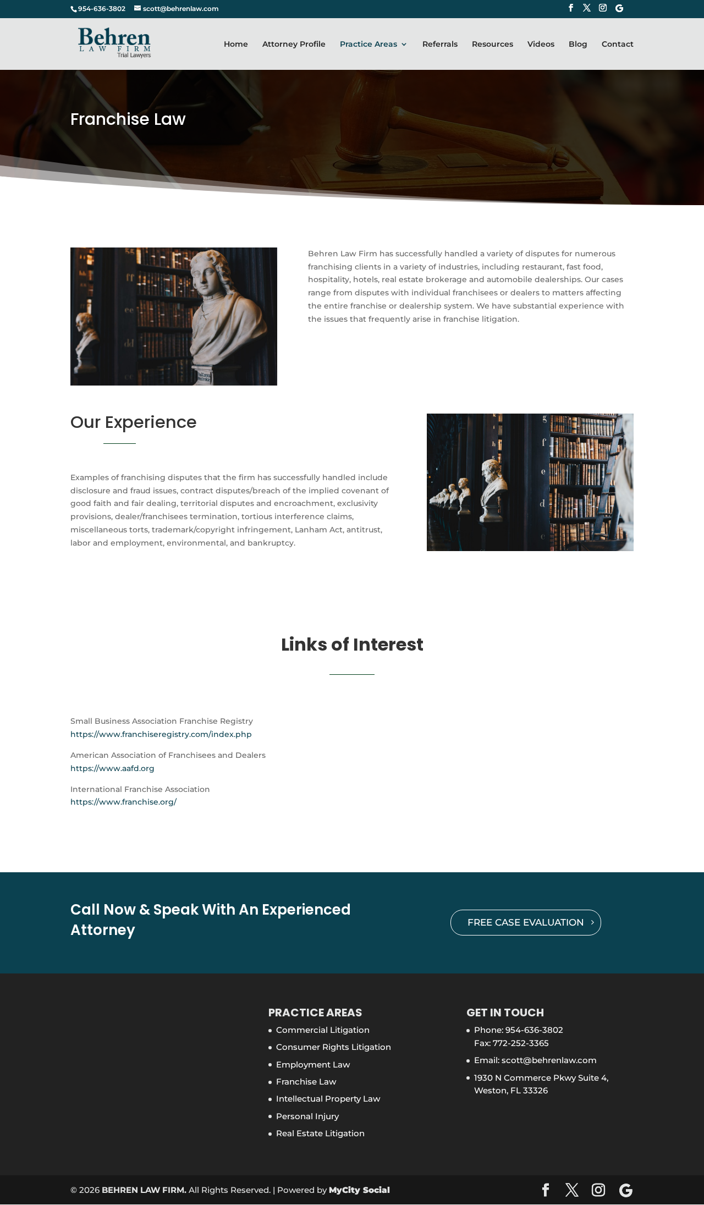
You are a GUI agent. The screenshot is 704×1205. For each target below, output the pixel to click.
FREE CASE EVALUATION (526, 922)
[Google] (619, 11)
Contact (618, 44)
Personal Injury (307, 1116)
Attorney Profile (294, 44)
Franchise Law (306, 1081)
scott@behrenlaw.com (549, 1060)
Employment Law (313, 1064)
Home (236, 44)
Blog (578, 44)
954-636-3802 (534, 1030)
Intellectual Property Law (328, 1098)
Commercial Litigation (323, 1030)
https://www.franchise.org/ (123, 802)
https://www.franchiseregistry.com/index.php (161, 734)
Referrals (440, 44)
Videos (540, 44)
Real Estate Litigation (320, 1133)
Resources (492, 44)
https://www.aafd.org (112, 768)
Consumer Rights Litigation (333, 1047)
